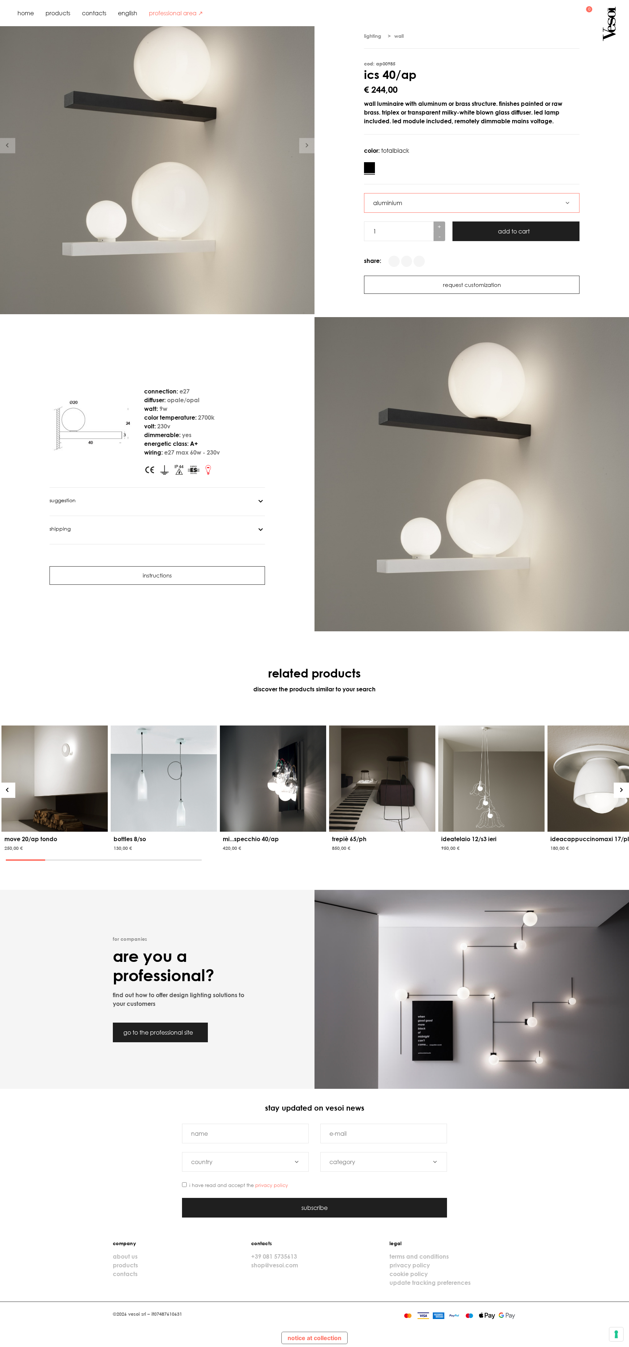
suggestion (63, 500)
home (25, 13)
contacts (94, 13)
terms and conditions (419, 1256)
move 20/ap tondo (30, 839)
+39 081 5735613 (274, 1256)
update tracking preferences (430, 1282)
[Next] (621, 790)
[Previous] (7, 790)
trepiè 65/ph (349, 839)
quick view (56, 824)
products (58, 13)
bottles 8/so (130, 839)
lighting (372, 36)
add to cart (514, 231)
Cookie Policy (408, 1274)
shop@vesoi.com (274, 1265)
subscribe (314, 1207)
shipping (60, 528)
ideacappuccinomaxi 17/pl (589, 839)
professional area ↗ (176, 13)
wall (399, 36)
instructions (157, 575)
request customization (472, 284)
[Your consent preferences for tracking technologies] (616, 1334)
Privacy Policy (271, 1185)
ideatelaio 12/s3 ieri (469, 839)
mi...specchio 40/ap (251, 839)
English (127, 13)
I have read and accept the (238, 1185)
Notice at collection (314, 1338)
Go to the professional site (158, 1032)
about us (125, 1256)
